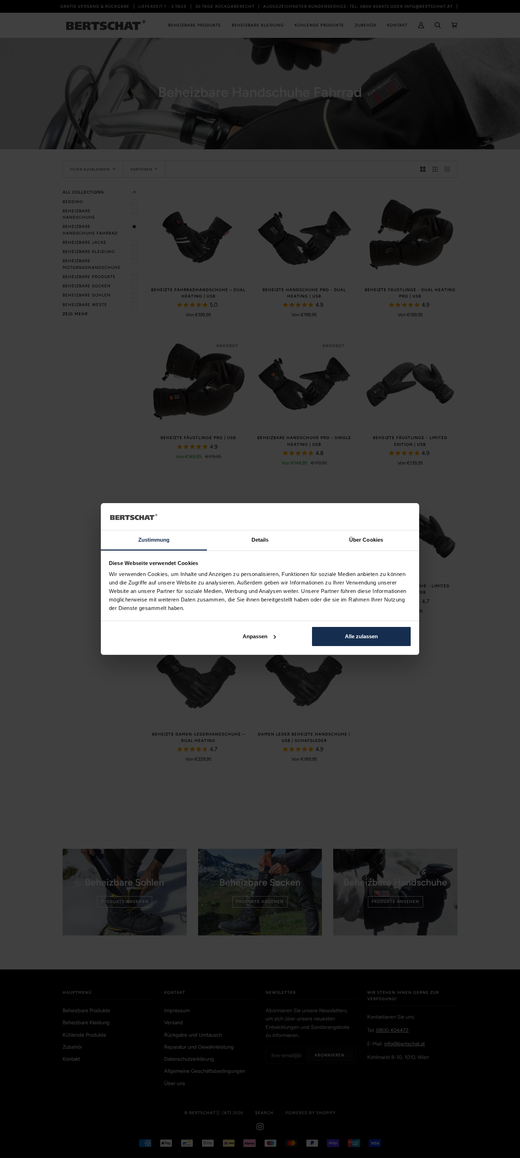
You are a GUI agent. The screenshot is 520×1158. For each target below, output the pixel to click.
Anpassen (255, 636)
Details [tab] (260, 540)
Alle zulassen (361, 636)
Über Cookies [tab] (366, 540)
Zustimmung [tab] (154, 540)
